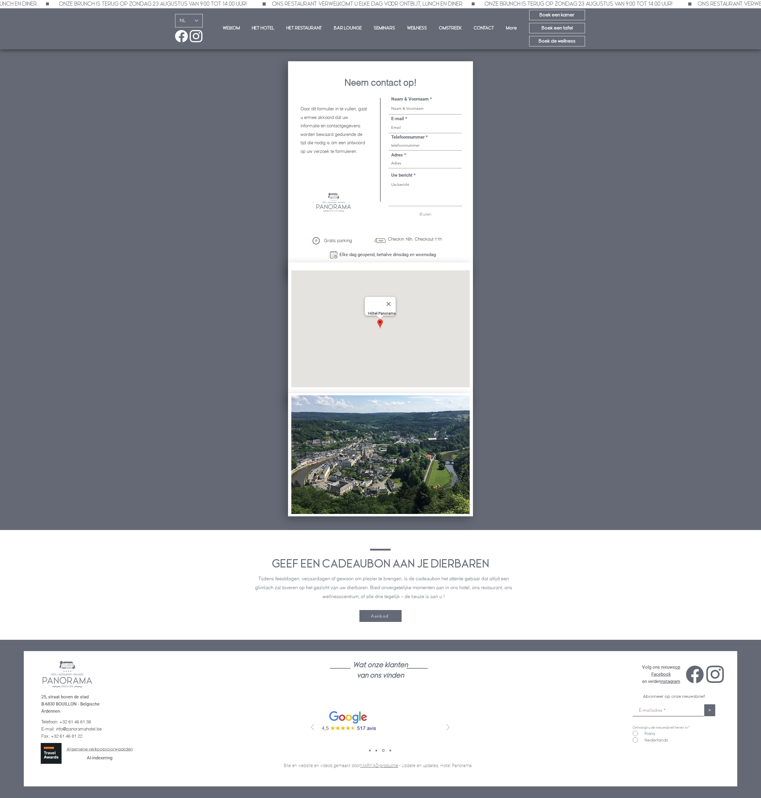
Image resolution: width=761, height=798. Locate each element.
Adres (397, 155)
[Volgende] (447, 727)
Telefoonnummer (407, 137)
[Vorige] (312, 727)
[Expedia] (390, 750)
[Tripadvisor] (370, 750)
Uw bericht (401, 175)
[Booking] (383, 750)
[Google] (376, 750)
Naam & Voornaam (410, 99)
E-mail (397, 119)
